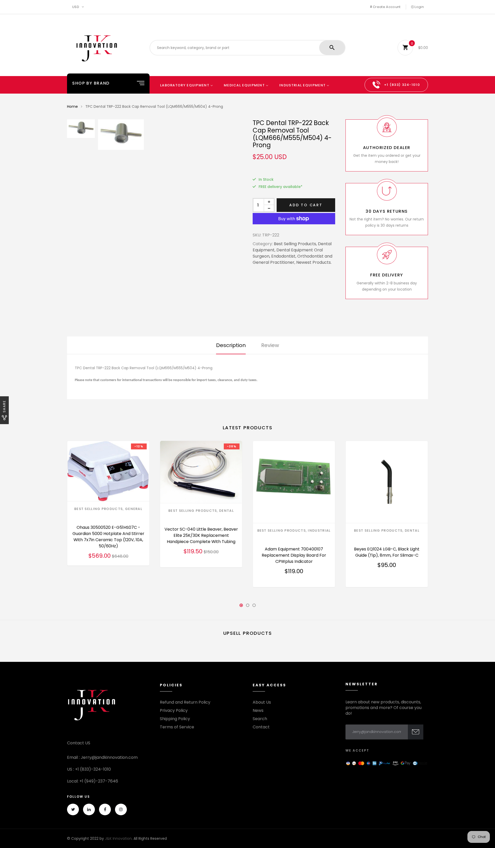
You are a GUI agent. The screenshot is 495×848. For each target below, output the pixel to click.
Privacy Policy (174, 711)
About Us (262, 702)
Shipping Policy (175, 719)
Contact (261, 727)
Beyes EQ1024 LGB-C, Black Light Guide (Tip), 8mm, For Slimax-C (386, 552)
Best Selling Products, (295, 244)
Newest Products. (314, 262)
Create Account (386, 6)
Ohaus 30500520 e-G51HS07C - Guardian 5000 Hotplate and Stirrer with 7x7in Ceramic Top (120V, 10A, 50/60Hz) (108, 536)
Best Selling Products (98, 508)
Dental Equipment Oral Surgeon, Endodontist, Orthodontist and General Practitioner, (292, 256)
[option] (170, 134)
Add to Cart (306, 205)
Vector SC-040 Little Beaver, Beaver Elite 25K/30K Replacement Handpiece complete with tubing (201, 535)
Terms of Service (177, 727)
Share (4, 406)
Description (231, 345)
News (258, 711)
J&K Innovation (118, 838)
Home (72, 106)
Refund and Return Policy (185, 702)
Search (260, 719)
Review (270, 345)
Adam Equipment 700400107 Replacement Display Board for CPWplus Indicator (294, 555)
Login (419, 6)
